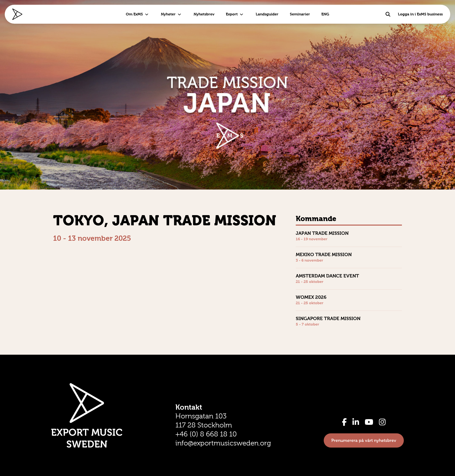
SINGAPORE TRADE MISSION (328, 318)
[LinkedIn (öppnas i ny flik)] (355, 422)
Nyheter (168, 14)
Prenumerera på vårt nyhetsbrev (363, 440)
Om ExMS (134, 14)
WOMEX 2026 (311, 297)
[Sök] (388, 14)
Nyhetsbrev (204, 14)
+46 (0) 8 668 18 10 (206, 434)
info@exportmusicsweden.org (223, 443)
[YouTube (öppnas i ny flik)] (369, 422)
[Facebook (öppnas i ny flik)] (344, 422)
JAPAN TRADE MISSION (322, 233)
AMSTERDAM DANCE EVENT (327, 275)
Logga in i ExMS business (420, 14)
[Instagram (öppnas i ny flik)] (382, 422)
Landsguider (267, 14)
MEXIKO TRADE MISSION (324, 254)
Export (232, 14)
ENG (325, 14)
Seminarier (300, 14)
